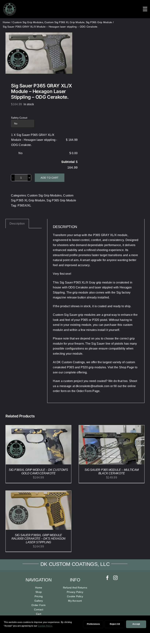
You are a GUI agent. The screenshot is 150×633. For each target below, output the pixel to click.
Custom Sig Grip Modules (44, 195)
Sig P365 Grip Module (61, 200)
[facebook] (107, 578)
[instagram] (115, 578)
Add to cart (50, 177)
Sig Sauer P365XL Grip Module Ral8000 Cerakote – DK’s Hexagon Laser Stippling (38, 539)
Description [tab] (17, 223)
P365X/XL (24, 205)
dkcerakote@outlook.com (92, 386)
